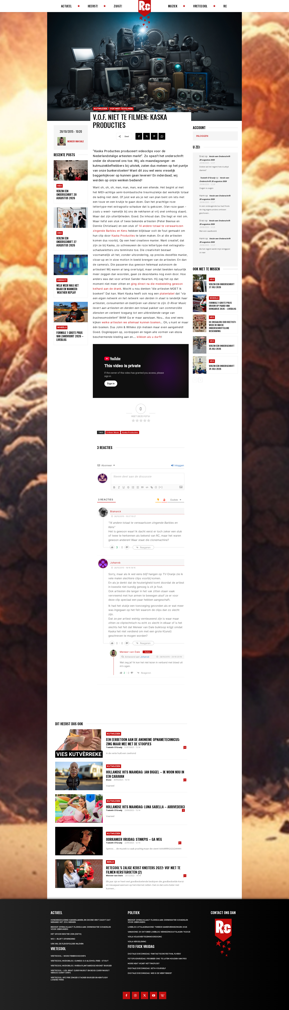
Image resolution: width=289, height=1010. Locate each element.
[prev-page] (195, 380)
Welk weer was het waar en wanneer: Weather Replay (67, 288)
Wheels (62, 327)
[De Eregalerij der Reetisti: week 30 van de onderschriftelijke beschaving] (199, 323)
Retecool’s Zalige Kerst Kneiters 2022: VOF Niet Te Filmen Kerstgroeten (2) (143, 870)
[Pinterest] (154, 136)
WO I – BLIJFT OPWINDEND (63, 939)
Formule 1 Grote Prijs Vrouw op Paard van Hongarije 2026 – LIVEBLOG (222, 305)
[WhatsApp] (162, 136)
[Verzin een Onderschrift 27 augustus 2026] (71, 217)
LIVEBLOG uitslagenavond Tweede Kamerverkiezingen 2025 (157, 927)
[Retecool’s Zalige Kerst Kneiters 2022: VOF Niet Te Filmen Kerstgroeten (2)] (79, 873)
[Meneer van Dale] (62, 141)
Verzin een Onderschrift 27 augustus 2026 (66, 241)
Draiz (108, 779)
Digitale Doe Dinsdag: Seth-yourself (147, 968)
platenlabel (167, 293)
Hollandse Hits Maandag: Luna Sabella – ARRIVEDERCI (145, 806)
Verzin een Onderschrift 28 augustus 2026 (66, 194)
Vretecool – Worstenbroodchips (68, 956)
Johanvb (144, 656)
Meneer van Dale (75, 141)
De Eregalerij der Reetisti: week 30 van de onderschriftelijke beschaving (222, 326)
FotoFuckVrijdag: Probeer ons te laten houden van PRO (157, 959)
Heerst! (62, 280)
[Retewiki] (162, 995)
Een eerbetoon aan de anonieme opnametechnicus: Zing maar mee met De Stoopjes (143, 741)
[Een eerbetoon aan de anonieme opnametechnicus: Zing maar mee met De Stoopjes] (79, 743)
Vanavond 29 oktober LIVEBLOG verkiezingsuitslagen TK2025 (159, 932)
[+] (161, 487)
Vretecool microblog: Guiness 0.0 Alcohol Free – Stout (80, 961)
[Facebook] (138, 136)
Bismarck (115, 511)
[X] (146, 136)
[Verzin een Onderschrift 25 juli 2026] (199, 345)
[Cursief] (119, 487)
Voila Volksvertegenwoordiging (145, 937)
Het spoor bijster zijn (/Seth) (66, 934)
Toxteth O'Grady (114, 747)
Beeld (110, 862)
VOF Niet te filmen (121, 108)
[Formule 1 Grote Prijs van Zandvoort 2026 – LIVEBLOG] (71, 312)
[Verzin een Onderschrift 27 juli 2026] (199, 283)
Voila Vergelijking (137, 942)
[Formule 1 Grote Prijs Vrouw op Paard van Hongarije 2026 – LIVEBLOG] (199, 303)
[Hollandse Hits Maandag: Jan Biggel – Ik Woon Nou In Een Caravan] (79, 776)
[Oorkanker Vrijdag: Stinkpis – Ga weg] (79, 841)
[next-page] (200, 380)
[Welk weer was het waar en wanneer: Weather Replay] (71, 265)
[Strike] (128, 487)
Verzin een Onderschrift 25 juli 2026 (221, 347)
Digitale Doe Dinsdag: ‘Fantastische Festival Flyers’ (154, 954)
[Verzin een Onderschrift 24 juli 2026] (199, 365)
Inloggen (179, 465)
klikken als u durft (149, 337)
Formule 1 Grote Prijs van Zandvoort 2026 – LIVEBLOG (69, 336)
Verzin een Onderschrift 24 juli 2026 (221, 367)
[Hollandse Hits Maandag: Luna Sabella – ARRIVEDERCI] (79, 808)
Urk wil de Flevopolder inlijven (67, 944)
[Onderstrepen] (123, 487)
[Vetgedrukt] (114, 487)
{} (156, 487)
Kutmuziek (100, 108)
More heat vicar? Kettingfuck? (144, 963)
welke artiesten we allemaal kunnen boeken (131, 322)
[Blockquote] (142, 487)
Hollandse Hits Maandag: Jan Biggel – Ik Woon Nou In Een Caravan (145, 774)
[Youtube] (153, 995)
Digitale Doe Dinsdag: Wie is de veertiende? (150, 973)
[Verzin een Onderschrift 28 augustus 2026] (71, 170)
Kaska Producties (123, 235)
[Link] (151, 487)
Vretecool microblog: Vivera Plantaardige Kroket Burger (81, 966)
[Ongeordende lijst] (137, 487)
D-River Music (113, 432)
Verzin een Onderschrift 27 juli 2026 (221, 285)
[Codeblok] (147, 487)
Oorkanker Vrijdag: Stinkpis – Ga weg (134, 839)
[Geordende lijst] (133, 487)
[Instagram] (135, 995)
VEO (59, 185)
